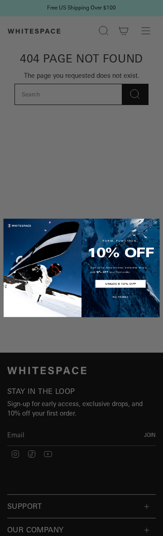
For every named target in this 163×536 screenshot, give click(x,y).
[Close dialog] (155, 222)
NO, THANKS (120, 297)
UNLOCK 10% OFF (120, 283)
